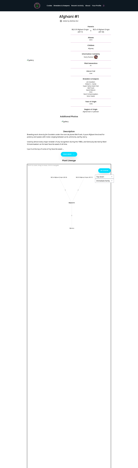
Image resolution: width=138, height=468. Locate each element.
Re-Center (104, 170)
